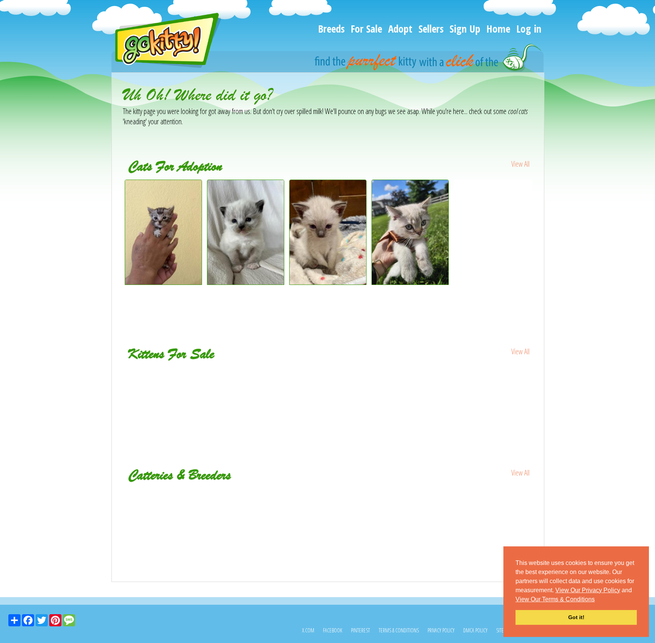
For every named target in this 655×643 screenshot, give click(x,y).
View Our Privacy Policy (587, 590)
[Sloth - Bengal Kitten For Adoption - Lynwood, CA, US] (163, 282)
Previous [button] (117, 246)
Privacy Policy (441, 630)
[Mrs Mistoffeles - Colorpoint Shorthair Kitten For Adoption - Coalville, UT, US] (328, 282)
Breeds (331, 29)
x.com (308, 630)
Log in (528, 29)
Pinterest (360, 630)
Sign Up (465, 29)
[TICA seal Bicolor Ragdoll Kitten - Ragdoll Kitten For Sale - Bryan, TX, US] (246, 383)
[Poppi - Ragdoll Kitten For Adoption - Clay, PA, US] (246, 282)
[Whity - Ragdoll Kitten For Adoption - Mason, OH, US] (410, 282)
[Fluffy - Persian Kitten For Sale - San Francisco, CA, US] (410, 377)
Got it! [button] (576, 617)
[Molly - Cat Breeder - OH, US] (464, 493)
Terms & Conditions (399, 630)
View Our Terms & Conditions (555, 599)
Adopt (400, 29)
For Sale (366, 29)
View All (520, 164)
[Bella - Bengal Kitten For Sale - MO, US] (328, 377)
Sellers (430, 29)
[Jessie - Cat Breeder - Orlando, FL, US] (328, 493)
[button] (597, 600)
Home (498, 29)
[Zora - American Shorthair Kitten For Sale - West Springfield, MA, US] (493, 383)
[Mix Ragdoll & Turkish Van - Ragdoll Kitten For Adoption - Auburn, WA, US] (493, 195)
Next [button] (539, 246)
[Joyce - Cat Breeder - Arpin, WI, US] (191, 493)
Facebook (332, 630)
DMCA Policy (475, 630)
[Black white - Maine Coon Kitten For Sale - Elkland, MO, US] (164, 383)
